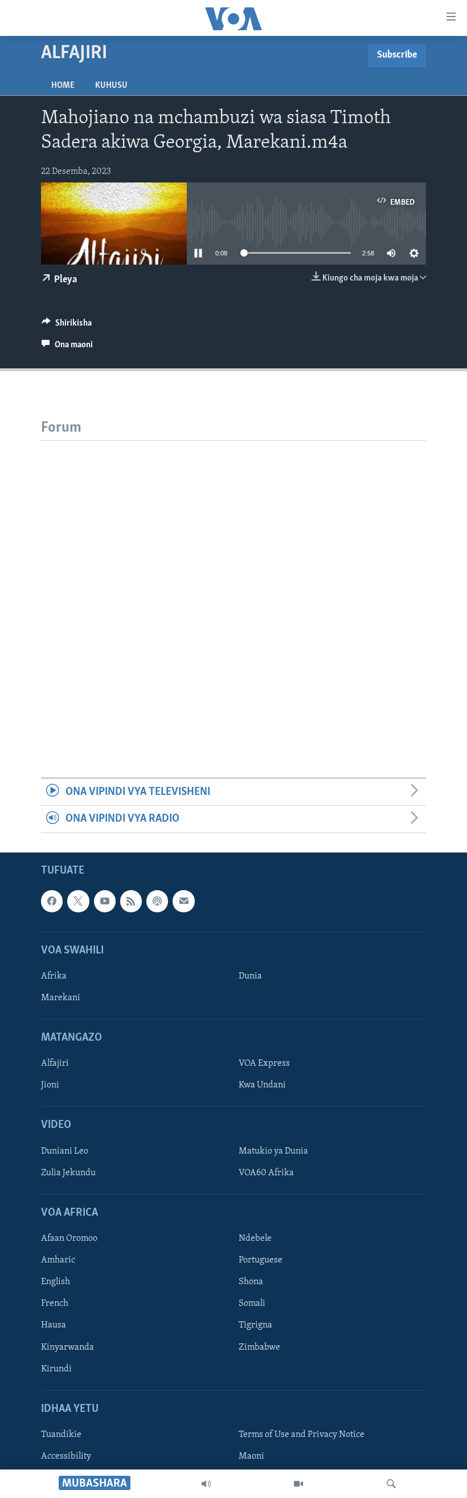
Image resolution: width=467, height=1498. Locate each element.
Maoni (251, 1456)
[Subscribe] (183, 901)
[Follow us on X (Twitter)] (78, 901)
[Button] (67, 325)
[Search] (391, 1483)
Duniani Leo (64, 1151)
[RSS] (131, 901)
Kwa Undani (262, 1085)
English (55, 1281)
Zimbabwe (259, 1346)
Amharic (58, 1260)
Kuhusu (111, 85)
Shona (251, 1281)
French (54, 1303)
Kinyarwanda (67, 1346)
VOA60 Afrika (266, 1173)
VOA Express (264, 1063)
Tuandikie (61, 1434)
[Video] (298, 1483)
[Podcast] (157, 901)
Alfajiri (55, 1063)
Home (63, 85)
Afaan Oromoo (69, 1238)
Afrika (54, 976)
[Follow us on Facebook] (52, 901)
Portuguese (260, 1260)
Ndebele (255, 1238)
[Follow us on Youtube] (105, 901)
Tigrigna (255, 1325)
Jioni (50, 1085)
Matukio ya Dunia (273, 1151)
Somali (252, 1303)
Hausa (53, 1325)
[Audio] (206, 1483)
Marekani (60, 997)
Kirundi (56, 1368)
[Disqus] (233, 583)
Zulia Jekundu (68, 1173)
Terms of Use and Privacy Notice (301, 1434)
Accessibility (66, 1456)
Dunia (250, 976)
